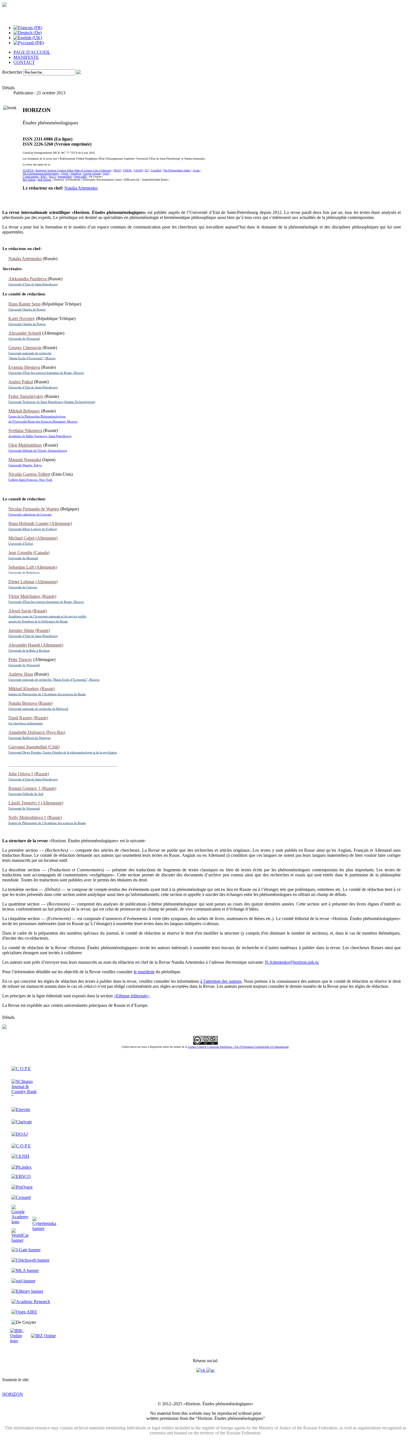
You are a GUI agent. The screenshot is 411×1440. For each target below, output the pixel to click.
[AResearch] (30, 1301)
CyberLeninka (30, 176)
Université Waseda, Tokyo (25, 465)
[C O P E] (21, 1068)
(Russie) (32, 596)
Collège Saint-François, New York (30, 479)
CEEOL (127, 170)
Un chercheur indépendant (25, 723)
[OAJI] (23, 1280)
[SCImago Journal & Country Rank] (27, 1091)
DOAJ (117, 170)
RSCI (52, 176)
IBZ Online (29, 179)
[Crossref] (21, 1197)
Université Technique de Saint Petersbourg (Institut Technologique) (51, 401)
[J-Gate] (26, 1249)
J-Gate (196, 170)
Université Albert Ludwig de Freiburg (32, 529)
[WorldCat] (20, 1240)
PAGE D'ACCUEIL (31, 52)
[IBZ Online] (43, 1335)
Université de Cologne (22, 587)
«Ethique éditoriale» (131, 995)
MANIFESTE (26, 57)
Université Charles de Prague (27, 309)
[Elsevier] (20, 1109)
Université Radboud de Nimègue (29, 737)
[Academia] (210, 1370)
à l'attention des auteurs (220, 981)
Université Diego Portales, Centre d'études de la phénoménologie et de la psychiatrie (62, 752)
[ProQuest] (21, 1187)
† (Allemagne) (35, 802)
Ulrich (64, 173)
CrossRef (156, 170)
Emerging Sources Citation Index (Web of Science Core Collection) (74, 170)
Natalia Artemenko (81, 188)
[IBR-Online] (20, 1340)
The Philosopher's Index (176, 170)
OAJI (106, 173)
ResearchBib (65, 176)
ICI (146, 170)
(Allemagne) (40, 523)
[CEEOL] (21, 1145)
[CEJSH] (20, 1156)
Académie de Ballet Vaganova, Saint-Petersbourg (40, 436)
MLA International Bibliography (41, 173)
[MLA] (25, 1270)
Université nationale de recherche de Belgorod (38, 708)
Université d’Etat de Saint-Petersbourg (33, 284)
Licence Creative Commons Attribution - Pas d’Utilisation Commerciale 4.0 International (238, 1046)
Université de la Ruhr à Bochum (29, 650)
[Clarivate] (21, 1121)
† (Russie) (28, 773)
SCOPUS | (29, 170)
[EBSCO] (21, 1176)
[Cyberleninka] (44, 1228)
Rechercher (12, 72)
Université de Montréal (23, 558)
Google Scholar (92, 173)
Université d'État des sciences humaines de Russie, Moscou (46, 372)
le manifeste (144, 971)
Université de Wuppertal (24, 338)
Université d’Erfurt (20, 543)
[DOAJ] (19, 1134)
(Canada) (28, 552)
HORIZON (12, 1394)
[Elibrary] (27, 1291)
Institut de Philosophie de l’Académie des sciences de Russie (47, 694)
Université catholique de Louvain (29, 514)
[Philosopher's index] (21, 1167)
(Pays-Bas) (36, 732)
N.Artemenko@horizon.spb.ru (292, 962)
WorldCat (75, 173)
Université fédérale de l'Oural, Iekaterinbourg (37, 450)
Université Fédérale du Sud (25, 793)
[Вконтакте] (201, 1370)
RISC (44, 176)
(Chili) (34, 746)
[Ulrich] (30, 1260)
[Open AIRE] (24, 1312)
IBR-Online (45, 179)
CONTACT (24, 62)
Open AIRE (80, 176)
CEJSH (138, 170)
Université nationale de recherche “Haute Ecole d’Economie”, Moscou (54, 679)
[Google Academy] (20, 1221)
